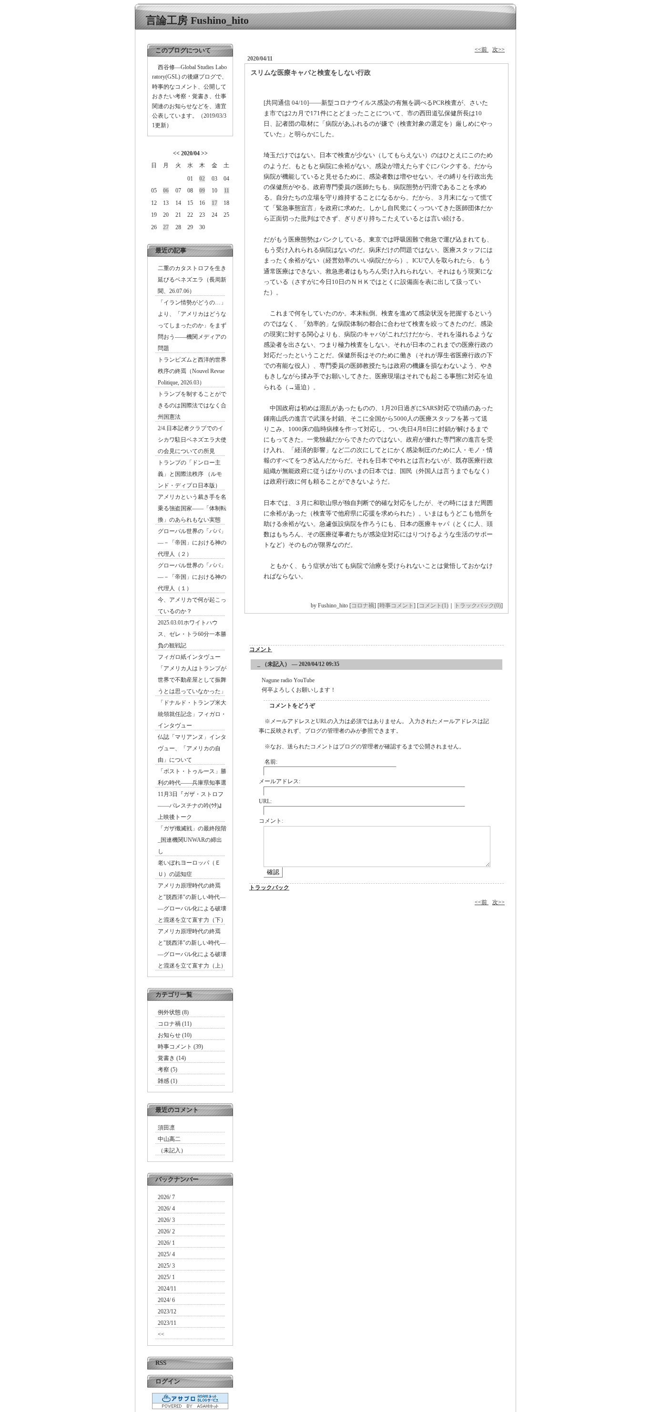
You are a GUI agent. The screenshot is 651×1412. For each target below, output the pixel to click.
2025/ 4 (166, 1254)
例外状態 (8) (173, 1012)
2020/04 (190, 153)
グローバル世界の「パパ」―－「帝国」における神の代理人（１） (192, 577)
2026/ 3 (166, 1220)
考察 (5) (167, 1069)
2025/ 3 (166, 1265)
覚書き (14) (172, 1058)
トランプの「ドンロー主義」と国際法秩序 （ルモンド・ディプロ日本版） (190, 474)
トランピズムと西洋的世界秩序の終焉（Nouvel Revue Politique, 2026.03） (192, 371)
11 (226, 190)
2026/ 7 (166, 1197)
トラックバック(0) (477, 605)
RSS (160, 1362)
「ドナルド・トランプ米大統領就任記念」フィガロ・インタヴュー (192, 714)
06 (166, 190)
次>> (498, 49)
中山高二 (169, 1139)
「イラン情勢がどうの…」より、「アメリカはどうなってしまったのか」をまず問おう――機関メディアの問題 (192, 325)
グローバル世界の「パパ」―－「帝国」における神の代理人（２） (192, 542)
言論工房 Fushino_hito (197, 20)
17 (214, 203)
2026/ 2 (166, 1231)
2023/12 (167, 1311)
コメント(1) (433, 605)
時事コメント (396, 605)
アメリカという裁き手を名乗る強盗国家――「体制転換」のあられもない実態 (192, 508)
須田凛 (166, 1127)
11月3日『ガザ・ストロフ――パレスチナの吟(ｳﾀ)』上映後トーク (191, 805)
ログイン (167, 1381)
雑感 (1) (167, 1081)
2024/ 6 (166, 1300)
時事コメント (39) (180, 1046)
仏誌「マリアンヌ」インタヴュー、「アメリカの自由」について (192, 748)
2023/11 (167, 1323)
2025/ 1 (166, 1277)
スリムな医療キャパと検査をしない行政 (311, 72)
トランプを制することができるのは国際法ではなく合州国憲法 (192, 405)
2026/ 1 (166, 1243)
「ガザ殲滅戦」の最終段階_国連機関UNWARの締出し (192, 840)
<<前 (481, 49)
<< (176, 153)
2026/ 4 (166, 1208)
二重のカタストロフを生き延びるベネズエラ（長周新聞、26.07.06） (192, 279)
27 (166, 227)
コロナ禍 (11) (175, 1023)
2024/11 (167, 1288)
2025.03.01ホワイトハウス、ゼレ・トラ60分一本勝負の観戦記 (192, 634)
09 (202, 190)
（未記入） (172, 1150)
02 (202, 178)
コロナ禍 (362, 605)
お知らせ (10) (175, 1035)
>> (204, 153)
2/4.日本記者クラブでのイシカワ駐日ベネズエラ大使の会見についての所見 (192, 439)
